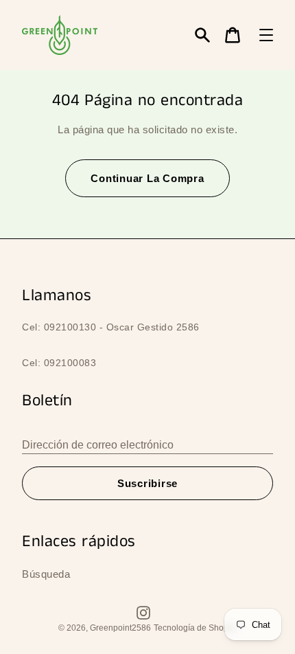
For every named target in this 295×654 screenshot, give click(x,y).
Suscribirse (147, 483)
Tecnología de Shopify (195, 628)
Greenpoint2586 (120, 628)
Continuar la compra (147, 178)
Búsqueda (46, 574)
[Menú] (266, 35)
